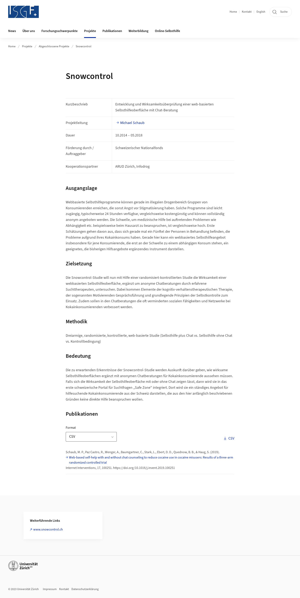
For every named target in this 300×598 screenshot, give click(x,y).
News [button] (12, 31)
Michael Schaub (132, 122)
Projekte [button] (90, 31)
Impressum (50, 589)
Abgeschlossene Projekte (54, 46)
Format (83, 427)
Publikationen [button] (112, 31)
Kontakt (247, 12)
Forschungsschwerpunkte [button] (59, 31)
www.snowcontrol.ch (48, 529)
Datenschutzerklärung (85, 589)
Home (233, 12)
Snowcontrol (83, 46)
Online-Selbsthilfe (167, 31)
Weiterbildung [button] (138, 31)
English (261, 12)
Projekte (27, 46)
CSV (231, 438)
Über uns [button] (28, 31)
